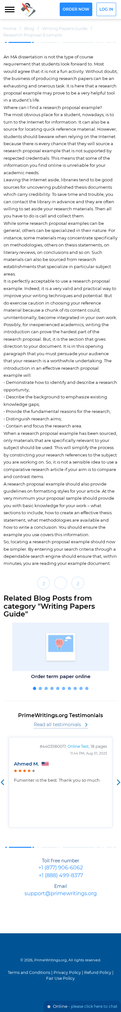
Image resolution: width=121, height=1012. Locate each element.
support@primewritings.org (61, 893)
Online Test (78, 746)
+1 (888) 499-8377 (61, 875)
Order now (76, 9)
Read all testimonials (57, 725)
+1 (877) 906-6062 (60, 868)
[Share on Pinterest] (77, 582)
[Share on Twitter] (60, 582)
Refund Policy (97, 973)
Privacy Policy (67, 973)
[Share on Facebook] (43, 582)
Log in (106, 9)
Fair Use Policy (60, 978)
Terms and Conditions (29, 973)
